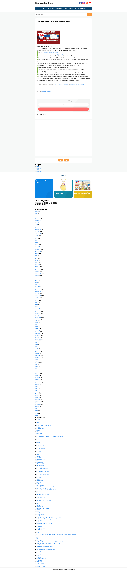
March (36, 226)
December (37, 219)
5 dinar (38, 423)
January (37, 248)
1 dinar (38, 420)
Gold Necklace (40, 473)
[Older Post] (66, 160)
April (36, 224)
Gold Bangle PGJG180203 (42, 469)
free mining (39, 461)
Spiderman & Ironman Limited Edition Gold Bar (48, 544)
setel (37, 536)
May (36, 217)
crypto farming (40, 446)
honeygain (39, 482)
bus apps (38, 439)
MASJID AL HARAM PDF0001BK (43, 501)
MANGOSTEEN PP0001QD (42, 499)
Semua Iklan (39, 171)
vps (37, 565)
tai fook (38, 548)
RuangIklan (39, 530)
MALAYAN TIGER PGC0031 (42, 495)
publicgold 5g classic (41, 522)
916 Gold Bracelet (40, 424)
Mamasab (38, 496)
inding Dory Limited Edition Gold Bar (45, 487)
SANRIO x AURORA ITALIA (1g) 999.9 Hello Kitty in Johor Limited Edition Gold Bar (82, 193)
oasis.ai (38, 505)
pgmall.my (39, 516)
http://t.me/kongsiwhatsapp (77, 84)
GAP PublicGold (40, 464)
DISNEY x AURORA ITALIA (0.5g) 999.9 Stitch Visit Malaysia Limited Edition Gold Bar (56, 447)
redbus (38, 525)
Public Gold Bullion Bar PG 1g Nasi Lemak (46, 519)
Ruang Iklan (39, 527)
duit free (38, 452)
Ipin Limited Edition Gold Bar (43, 488)
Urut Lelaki (39, 562)
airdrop (38, 432)
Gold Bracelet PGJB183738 (43, 472)
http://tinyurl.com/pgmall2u (51, 52)
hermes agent (39, 481)
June (36, 215)
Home (43, 8)
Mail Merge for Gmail (46, 92)
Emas (37, 455)
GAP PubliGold (40, 465)
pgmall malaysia (40, 514)
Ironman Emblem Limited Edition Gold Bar (47, 490)
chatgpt (38, 443)
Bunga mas (39, 438)
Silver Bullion (39, 539)
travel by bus (39, 551)
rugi (37, 531)
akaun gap (39, 433)
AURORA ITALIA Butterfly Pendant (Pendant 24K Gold (63, 193)
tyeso (37, 553)
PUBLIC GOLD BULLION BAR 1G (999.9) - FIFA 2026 (48, 517)
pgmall (38, 513)
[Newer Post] (60, 160)
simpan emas (39, 540)
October (37, 223)
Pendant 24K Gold (40, 507)
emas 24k (38, 456)
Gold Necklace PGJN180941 (43, 475)
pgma (37, 511)
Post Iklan (38, 168)
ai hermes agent (40, 429)
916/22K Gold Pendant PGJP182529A (45, 426)
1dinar (38, 421)
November (38, 221)
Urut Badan (39, 557)
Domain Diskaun (40, 449)
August (37, 212)
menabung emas (40, 502)
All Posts (38, 170)
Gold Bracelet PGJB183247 (43, 470)
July (36, 213)
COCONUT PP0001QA (41, 444)
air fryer (38, 430)
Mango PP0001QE (40, 498)
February (37, 246)
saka (37, 533)
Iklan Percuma (40, 485)
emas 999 (38, 458)
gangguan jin (39, 462)
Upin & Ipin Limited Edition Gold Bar (45, 554)
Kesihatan (38, 491)
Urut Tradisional (40, 563)
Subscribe (63, 109)
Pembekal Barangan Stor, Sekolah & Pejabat (44, 181)
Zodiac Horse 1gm (40, 566)
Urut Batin (39, 560)
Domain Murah (40, 450)
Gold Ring (38, 478)
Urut (37, 556)
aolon (37, 435)
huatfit (38, 484)
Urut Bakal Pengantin (41, 559)
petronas (38, 510)
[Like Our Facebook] (80, 3)
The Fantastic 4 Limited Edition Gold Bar (46, 550)
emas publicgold (40, 459)
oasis (37, 504)
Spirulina (38, 545)
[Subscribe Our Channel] (90, 3)
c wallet (38, 441)
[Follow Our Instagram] (83, 3)
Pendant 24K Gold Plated (42, 508)
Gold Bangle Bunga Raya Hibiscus (44, 467)
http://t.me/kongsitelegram (62, 84)
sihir (37, 537)
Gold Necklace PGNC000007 (43, 476)
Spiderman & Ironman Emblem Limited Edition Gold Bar (50, 542)
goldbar (38, 479)
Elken (37, 453)
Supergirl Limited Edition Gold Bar (45, 547)
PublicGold (39, 521)
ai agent (38, 427)
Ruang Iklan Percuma (41, 528)
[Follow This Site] (86, 3)
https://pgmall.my (58, 54)
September (38, 233)
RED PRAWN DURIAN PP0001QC (44, 524)
